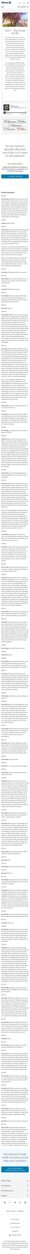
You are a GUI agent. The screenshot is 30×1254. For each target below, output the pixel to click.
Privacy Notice (15, 1219)
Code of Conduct (15, 1227)
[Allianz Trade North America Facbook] (25, 1202)
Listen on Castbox (21, 128)
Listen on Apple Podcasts (10, 121)
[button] (24, 3)
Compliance (15, 1231)
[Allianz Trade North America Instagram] (20, 1202)
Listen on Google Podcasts (14, 125)
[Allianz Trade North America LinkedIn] (5, 1202)
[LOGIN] (20, 3)
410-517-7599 (16, 1235)
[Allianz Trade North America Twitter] (10, 1202)
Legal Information (15, 1223)
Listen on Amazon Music (9, 128)
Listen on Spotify (22, 121)
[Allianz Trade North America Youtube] (15, 1202)
